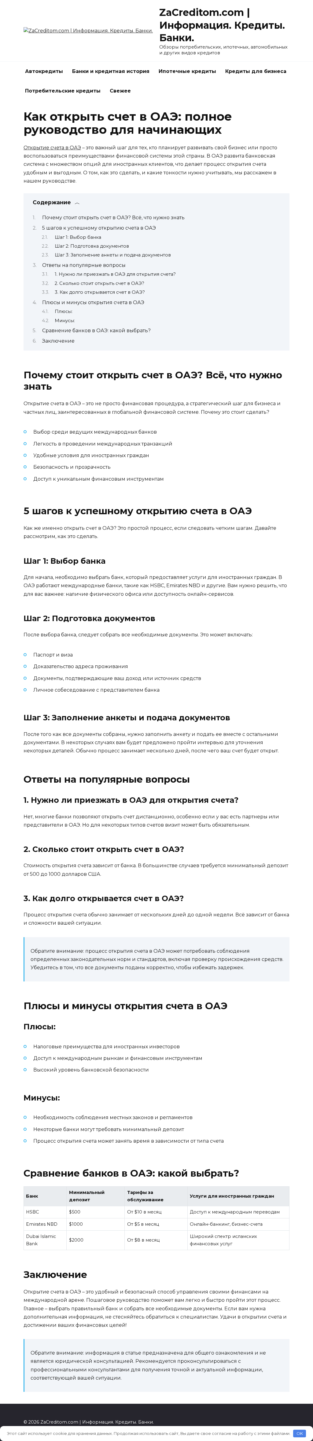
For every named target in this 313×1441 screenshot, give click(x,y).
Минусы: (65, 320)
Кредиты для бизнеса (255, 71)
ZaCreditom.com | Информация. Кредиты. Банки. (222, 25)
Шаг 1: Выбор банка (78, 237)
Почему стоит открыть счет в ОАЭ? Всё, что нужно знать (113, 217)
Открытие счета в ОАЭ (52, 148)
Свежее (120, 91)
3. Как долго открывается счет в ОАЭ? (100, 292)
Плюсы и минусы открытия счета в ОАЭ (93, 302)
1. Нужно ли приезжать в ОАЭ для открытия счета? (115, 274)
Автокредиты (44, 71)
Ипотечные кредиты (187, 71)
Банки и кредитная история (110, 71)
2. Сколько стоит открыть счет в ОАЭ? (99, 283)
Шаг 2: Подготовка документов (92, 246)
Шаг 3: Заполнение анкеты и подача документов (113, 255)
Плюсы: (63, 311)
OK (299, 1433)
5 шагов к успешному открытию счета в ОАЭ (99, 228)
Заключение (58, 341)
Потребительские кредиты (63, 91)
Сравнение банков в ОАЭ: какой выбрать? (96, 330)
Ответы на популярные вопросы (84, 265)
